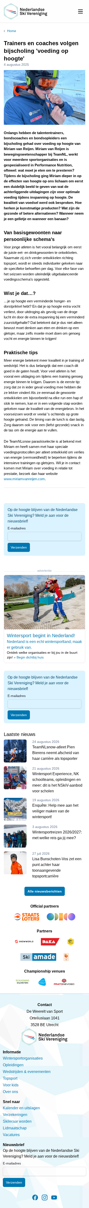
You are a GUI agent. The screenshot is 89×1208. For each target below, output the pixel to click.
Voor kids (11, 1085)
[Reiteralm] (42, 982)
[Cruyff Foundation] (70, 942)
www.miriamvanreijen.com (24, 479)
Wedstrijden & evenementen (27, 1072)
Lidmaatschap (15, 1128)
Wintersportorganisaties (23, 1058)
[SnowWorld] (24, 942)
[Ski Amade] (38, 957)
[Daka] (50, 942)
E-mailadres (17, 528)
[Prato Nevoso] (64, 982)
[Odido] (61, 917)
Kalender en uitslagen (21, 1108)
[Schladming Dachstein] (22, 982)
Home (11, 31)
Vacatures (11, 1135)
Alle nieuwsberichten (45, 891)
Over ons (10, 1092)
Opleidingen (13, 1065)
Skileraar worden (17, 1121)
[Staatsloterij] (26, 917)
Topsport (10, 1078)
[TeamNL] (66, 957)
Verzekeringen (15, 1115)
